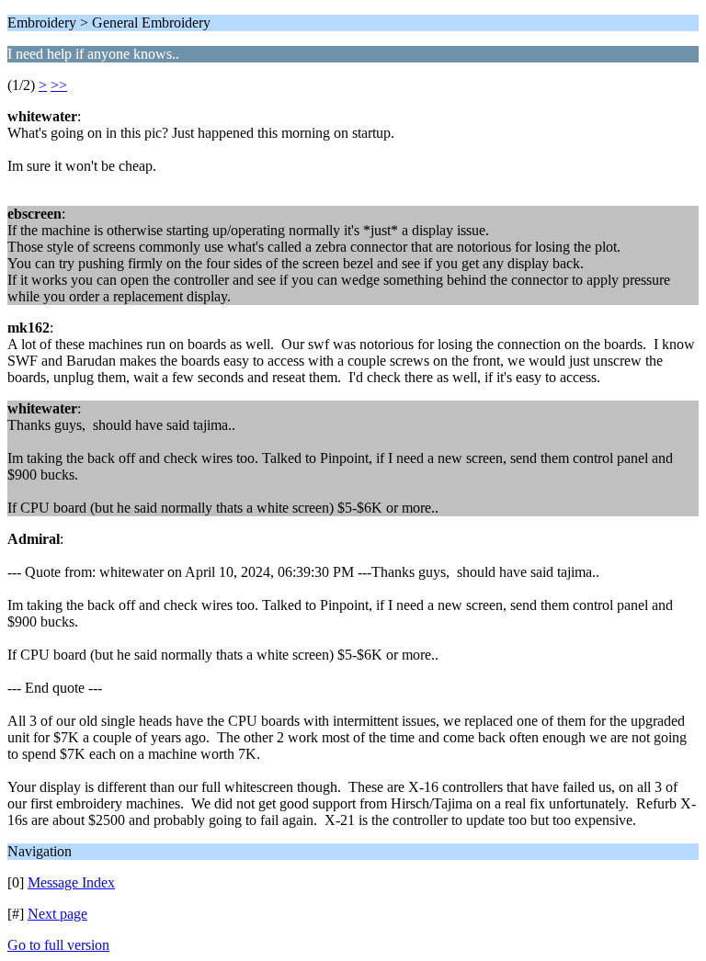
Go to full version (58, 945)
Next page (57, 913)
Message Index (71, 882)
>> (59, 85)
